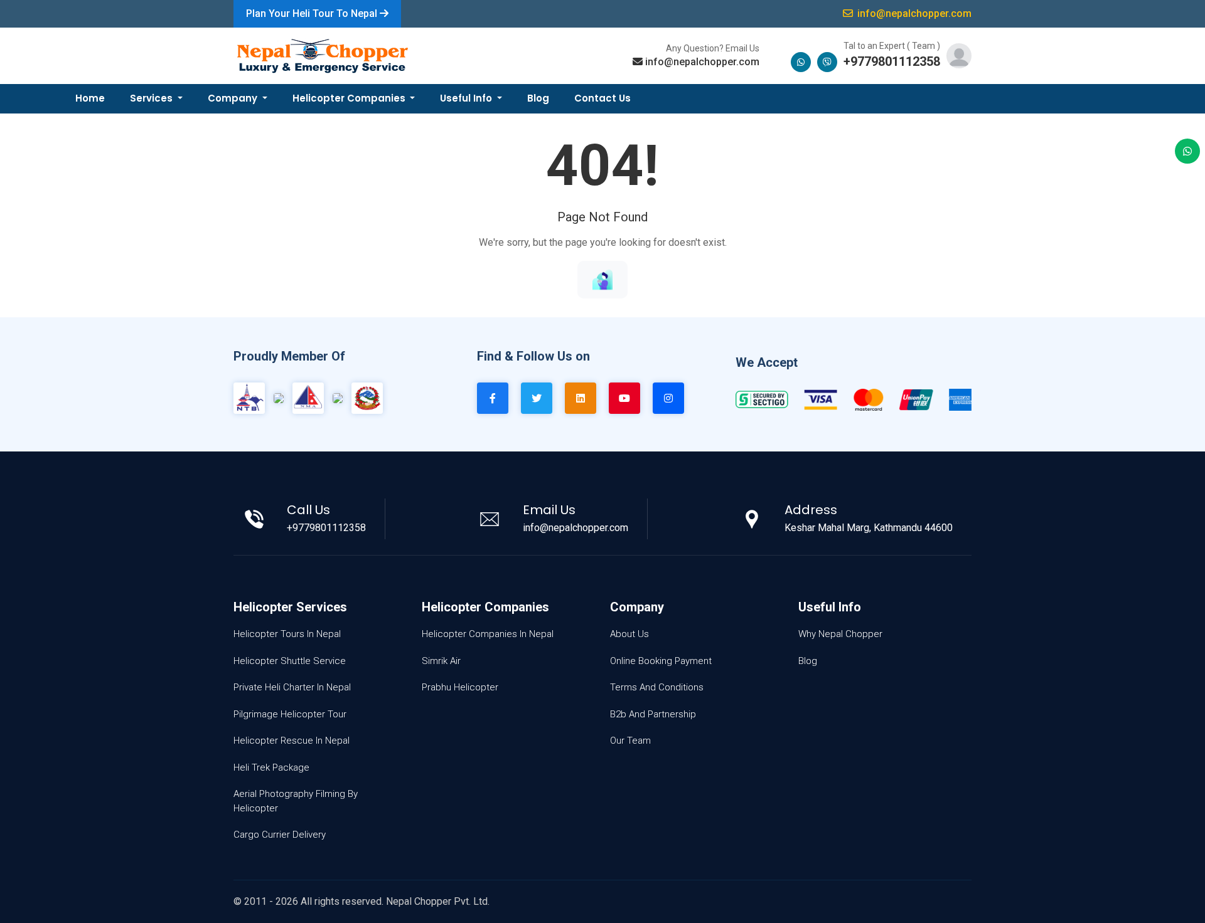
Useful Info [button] (467, 98)
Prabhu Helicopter (460, 687)
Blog (538, 98)
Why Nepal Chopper (840, 634)
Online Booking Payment (661, 661)
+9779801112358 (892, 61)
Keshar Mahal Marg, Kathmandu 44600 (869, 528)
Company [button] (234, 98)
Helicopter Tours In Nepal (287, 634)
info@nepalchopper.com (702, 62)
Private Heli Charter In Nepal (292, 687)
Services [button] (152, 98)
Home (90, 98)
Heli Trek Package (271, 767)
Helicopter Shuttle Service (289, 661)
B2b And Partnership (653, 714)
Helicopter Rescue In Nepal (291, 740)
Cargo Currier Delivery (279, 834)
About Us (629, 634)
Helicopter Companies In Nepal (488, 634)
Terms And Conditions (657, 687)
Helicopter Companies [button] (350, 98)
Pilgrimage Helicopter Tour (289, 714)
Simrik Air (441, 661)
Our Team (630, 740)
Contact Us (602, 98)
